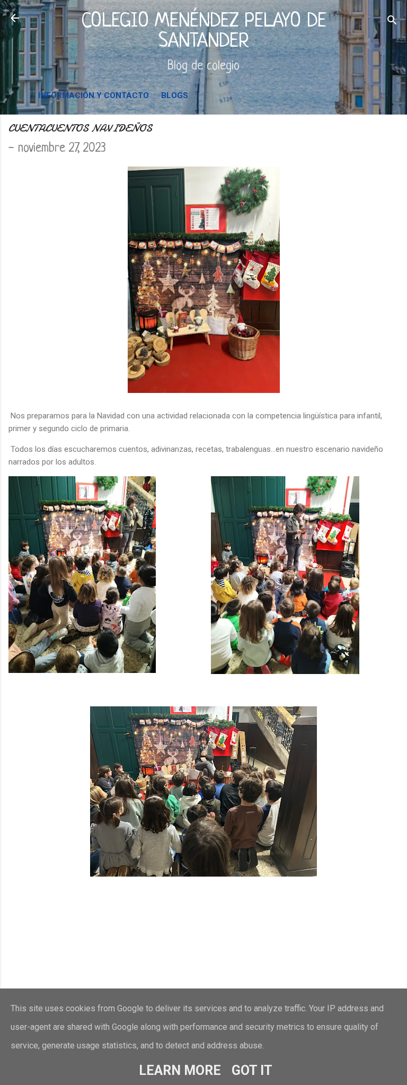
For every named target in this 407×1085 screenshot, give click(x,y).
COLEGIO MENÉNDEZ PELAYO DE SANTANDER (203, 31)
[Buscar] (392, 21)
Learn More (180, 1070)
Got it (252, 1070)
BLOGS (174, 95)
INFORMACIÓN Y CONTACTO (93, 95)
